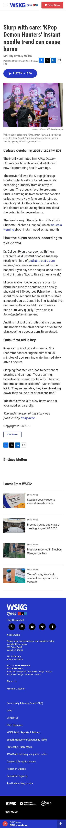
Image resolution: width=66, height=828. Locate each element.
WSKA (38, 675)
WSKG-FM (11, 672)
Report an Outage (16, 769)
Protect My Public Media (19, 747)
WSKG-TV (29, 675)
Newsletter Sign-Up (17, 776)
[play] (5, 823)
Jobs (9, 710)
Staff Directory (15, 725)
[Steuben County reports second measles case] (14, 501)
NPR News (12, 434)
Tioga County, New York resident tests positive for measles (42, 578)
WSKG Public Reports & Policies (23, 732)
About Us (12, 681)
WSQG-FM (32, 672)
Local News (32, 494)
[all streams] (61, 824)
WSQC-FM (11, 675)
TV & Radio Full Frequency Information (27, 754)
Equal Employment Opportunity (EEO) (27, 739)
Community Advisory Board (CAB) (25, 703)
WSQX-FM (21, 672)
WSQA (49, 672)
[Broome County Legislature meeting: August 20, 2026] (14, 525)
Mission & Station (16, 688)
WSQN (20, 675)
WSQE (41, 672)
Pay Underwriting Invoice (20, 783)
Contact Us (12, 718)
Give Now (54, 5)
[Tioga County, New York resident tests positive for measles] (14, 575)
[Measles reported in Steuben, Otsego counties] (14, 550)
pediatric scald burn (42, 260)
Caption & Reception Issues (21, 761)
